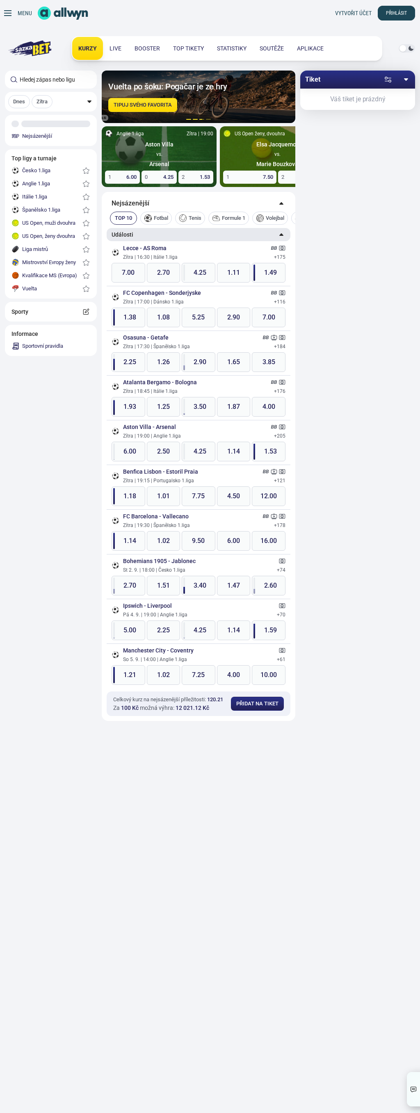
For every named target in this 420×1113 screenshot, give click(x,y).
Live (115, 48)
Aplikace (310, 48)
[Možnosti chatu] (413, 1089)
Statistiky (232, 48)
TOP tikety (188, 48)
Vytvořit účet (353, 13)
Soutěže (272, 48)
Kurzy (87, 48)
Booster (147, 48)
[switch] (407, 48)
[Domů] (63, 13)
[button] (51, 101)
